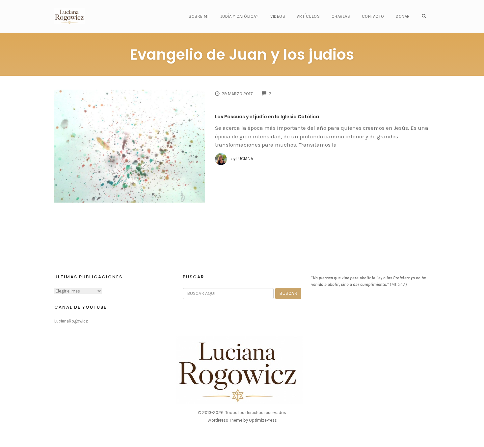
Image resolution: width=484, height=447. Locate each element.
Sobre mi (198, 16)
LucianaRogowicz (71, 321)
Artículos (308, 16)
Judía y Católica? (239, 16)
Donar (403, 16)
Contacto (373, 16)
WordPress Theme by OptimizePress (242, 420)
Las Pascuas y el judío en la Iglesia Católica (267, 116)
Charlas (341, 16)
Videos (277, 16)
